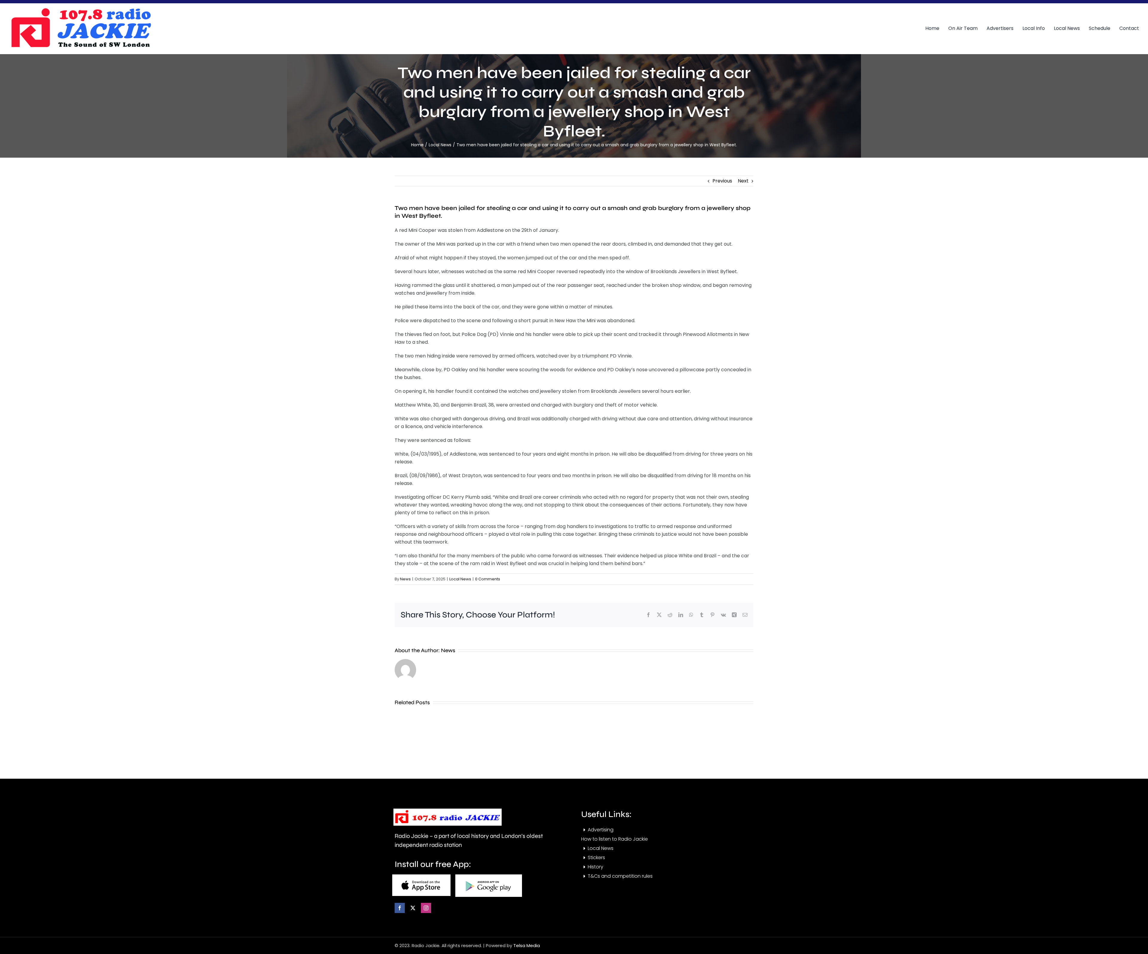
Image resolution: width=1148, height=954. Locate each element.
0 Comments (487, 579)
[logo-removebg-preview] (447, 810)
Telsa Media (526, 945)
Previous (722, 180)
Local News (460, 579)
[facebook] (400, 908)
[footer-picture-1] (421, 876)
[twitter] (413, 908)
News (405, 579)
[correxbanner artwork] (80, 10)
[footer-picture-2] (488, 876)
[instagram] (426, 908)
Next (743, 180)
